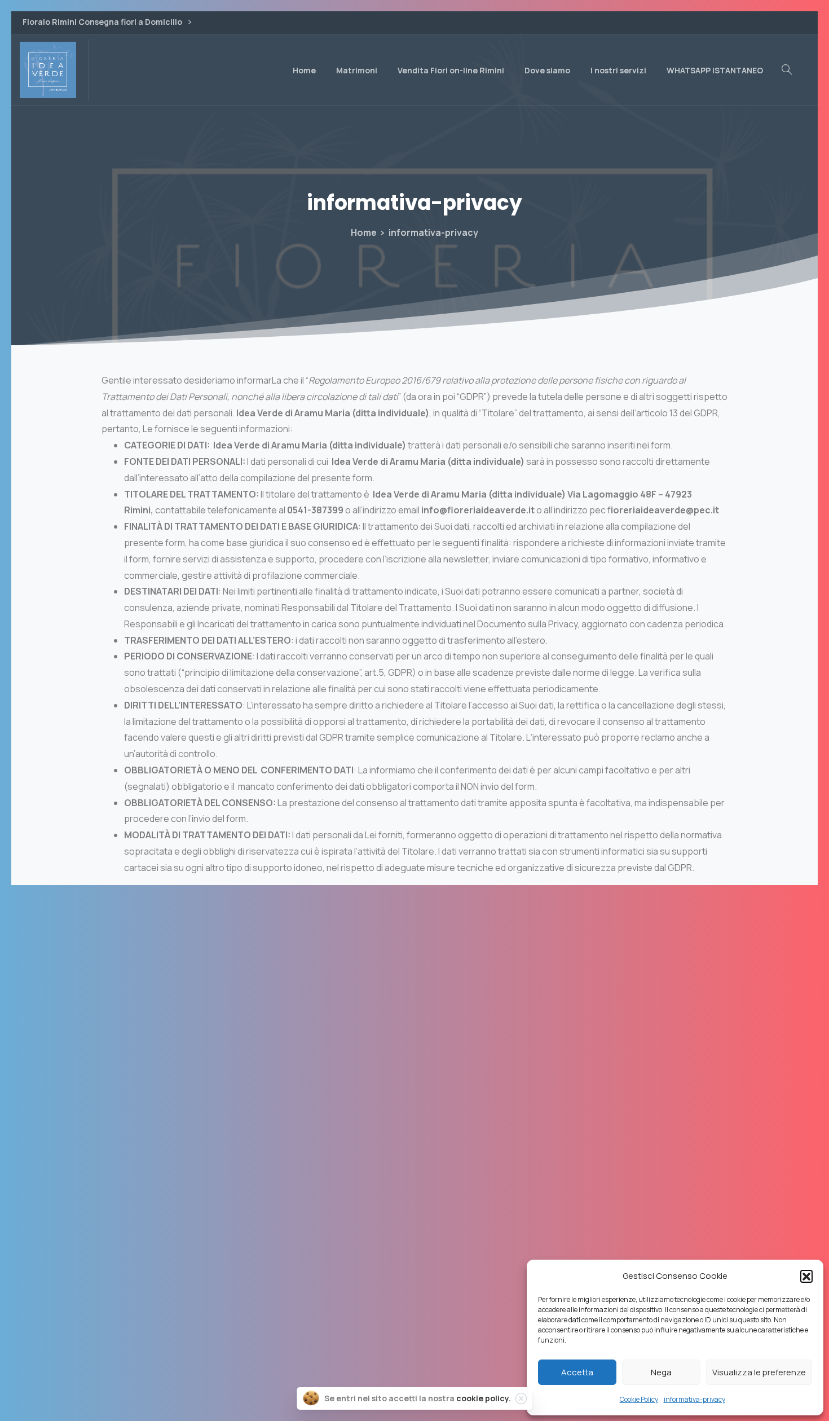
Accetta (577, 1372)
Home (364, 232)
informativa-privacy (694, 1399)
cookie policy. (483, 1398)
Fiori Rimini (414, 1182)
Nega (661, 1372)
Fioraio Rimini (414, 1208)
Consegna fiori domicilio (414, 1258)
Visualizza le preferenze (759, 1372)
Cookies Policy (414, 1284)
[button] (806, 1276)
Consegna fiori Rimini (414, 1233)
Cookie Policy (639, 1399)
